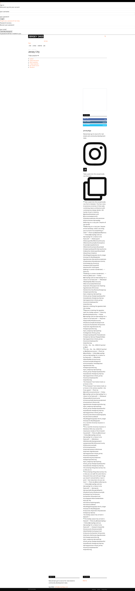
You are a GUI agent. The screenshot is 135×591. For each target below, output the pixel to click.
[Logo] (36, 37)
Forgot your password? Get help (10, 21)
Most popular (34, 62)
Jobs (44, 45)
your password (4, 17)
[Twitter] (86, 581)
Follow (104, 122)
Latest (31, 59)
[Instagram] (84, 581)
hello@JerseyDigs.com (61, 587)
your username (4, 11)
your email (3, 29)
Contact (98, 589)
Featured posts (34, 60)
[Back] (0, 3)
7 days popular (34, 64)
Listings (34, 45)
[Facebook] (83, 581)
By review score (34, 65)
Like (105, 119)
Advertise (40, 45)
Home (29, 49)
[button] (105, 36)
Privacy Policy (104, 589)
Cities (30, 45)
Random (32, 67)
